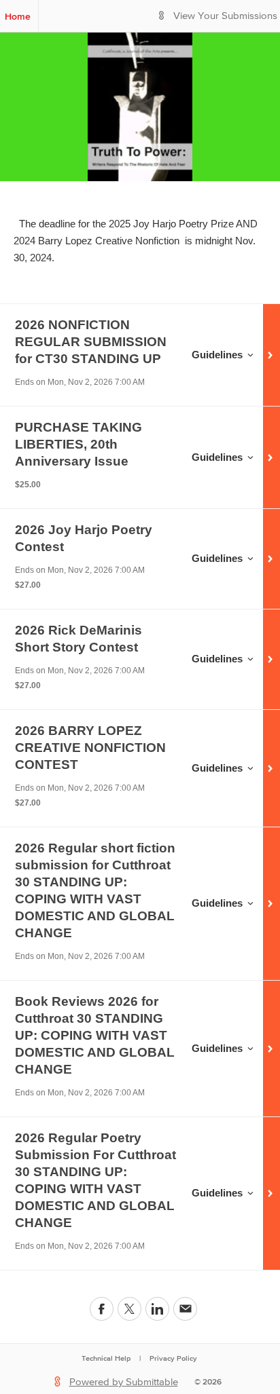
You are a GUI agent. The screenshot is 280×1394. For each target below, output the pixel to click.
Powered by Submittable (123, 1382)
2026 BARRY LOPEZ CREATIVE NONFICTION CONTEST (90, 747)
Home (18, 16)
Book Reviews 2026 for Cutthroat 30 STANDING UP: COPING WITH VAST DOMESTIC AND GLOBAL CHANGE (95, 1035)
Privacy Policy (173, 1358)
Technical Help (106, 1358)
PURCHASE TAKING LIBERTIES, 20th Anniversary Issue (78, 444)
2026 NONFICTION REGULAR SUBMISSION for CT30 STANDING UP (91, 342)
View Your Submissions (225, 16)
